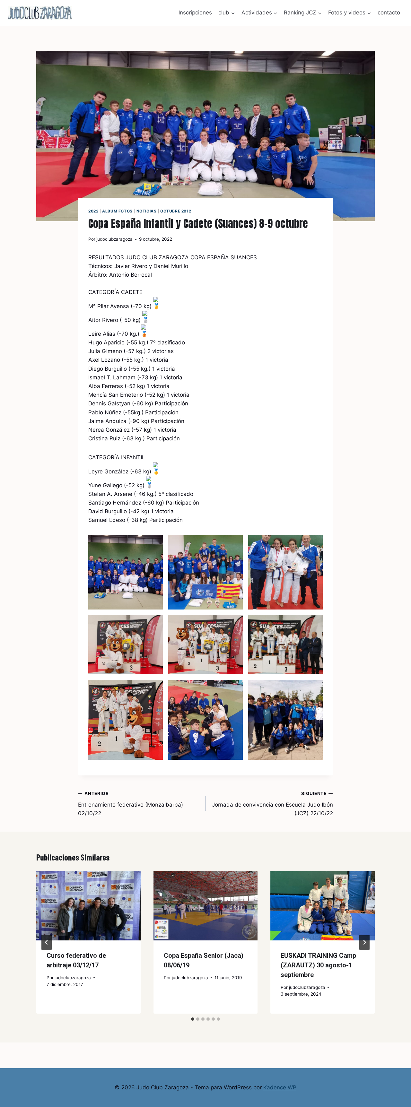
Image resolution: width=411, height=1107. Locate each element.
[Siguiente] (364, 942)
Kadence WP (279, 1087)
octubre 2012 (175, 211)
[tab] (192, 1019)
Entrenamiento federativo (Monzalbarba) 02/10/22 (130, 804)
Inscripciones (195, 12)
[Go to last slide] (46, 942)
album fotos (117, 211)
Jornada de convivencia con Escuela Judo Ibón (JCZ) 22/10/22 (272, 804)
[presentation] (88, 905)
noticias (146, 211)
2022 (93, 211)
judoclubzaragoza (114, 239)
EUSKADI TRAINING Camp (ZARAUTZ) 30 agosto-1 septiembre (318, 965)
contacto (389, 12)
